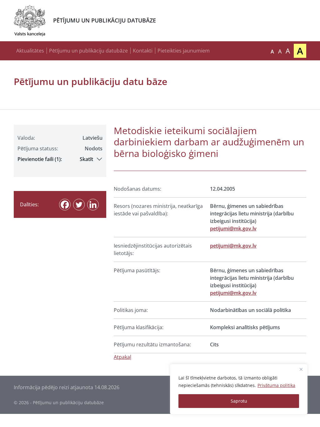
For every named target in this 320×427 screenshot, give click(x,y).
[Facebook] (65, 204)
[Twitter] (79, 204)
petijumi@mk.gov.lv (233, 228)
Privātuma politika (276, 385)
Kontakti (142, 50)
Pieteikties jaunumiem (184, 50)
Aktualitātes (30, 50)
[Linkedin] (93, 204)
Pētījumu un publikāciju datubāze (88, 50)
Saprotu (239, 401)
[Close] (301, 369)
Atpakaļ (122, 357)
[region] (239, 389)
